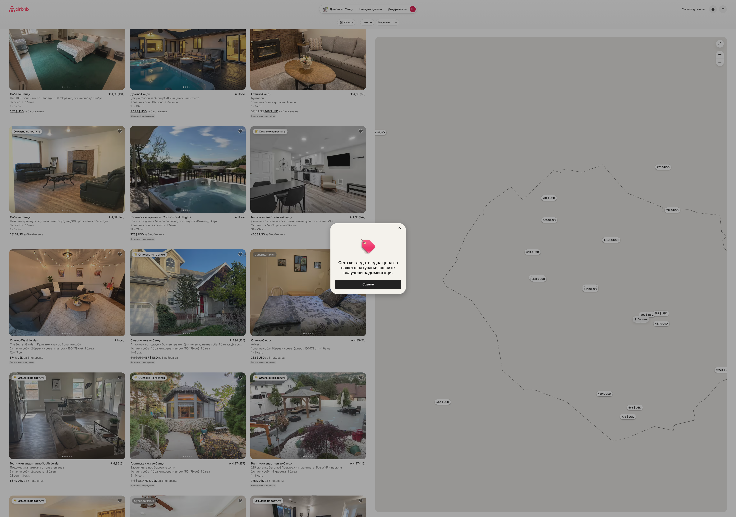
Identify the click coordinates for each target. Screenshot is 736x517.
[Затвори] (399, 227)
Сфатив (368, 284)
